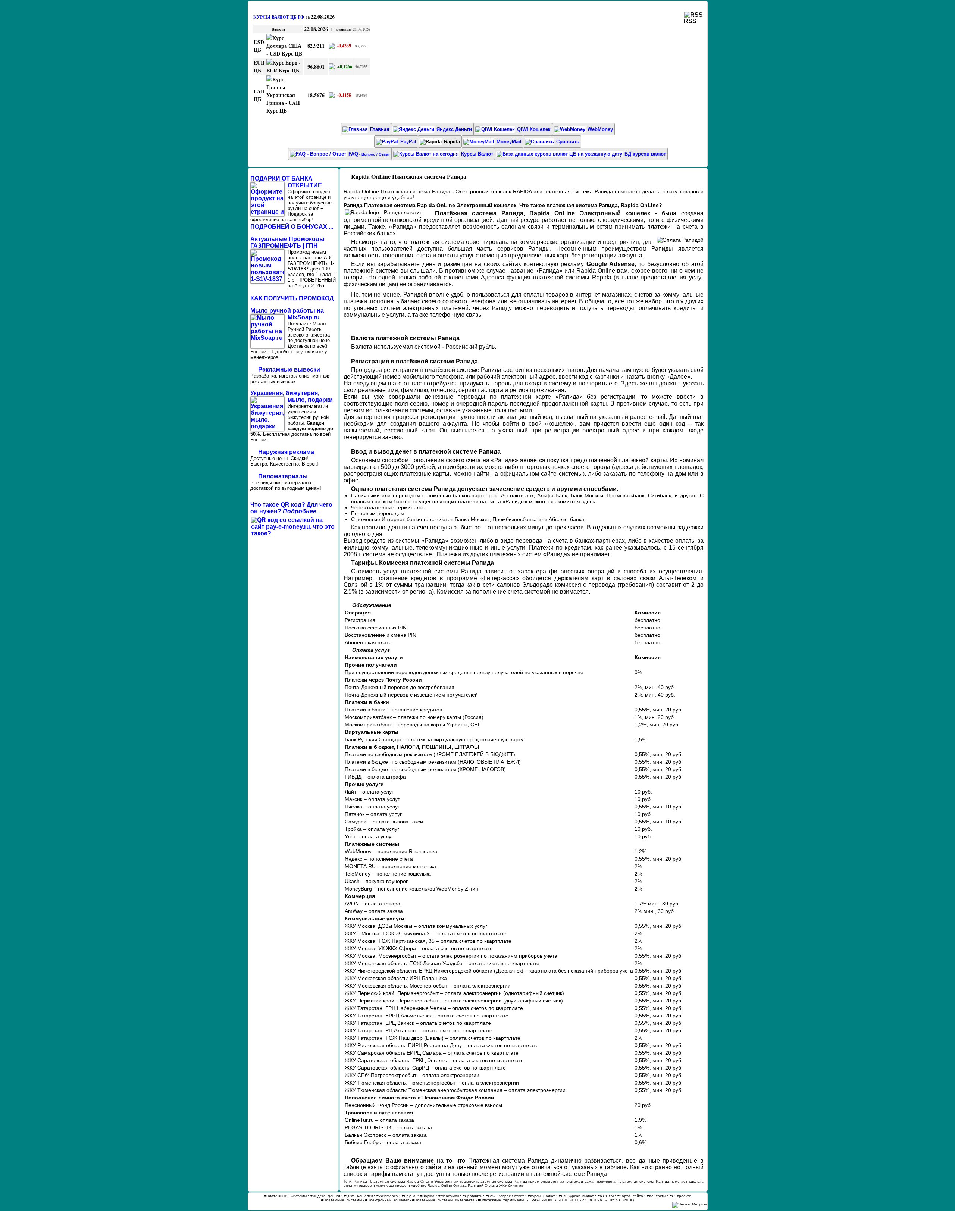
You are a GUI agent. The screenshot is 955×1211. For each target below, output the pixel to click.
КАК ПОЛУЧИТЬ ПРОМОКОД (292, 298)
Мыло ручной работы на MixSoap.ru (287, 313)
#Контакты (656, 1196)
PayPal (408, 141)
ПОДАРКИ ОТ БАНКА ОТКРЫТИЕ (286, 181)
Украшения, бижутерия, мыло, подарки (291, 396)
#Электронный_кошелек (387, 1200)
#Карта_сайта (630, 1196)
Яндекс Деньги (454, 129)
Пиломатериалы (283, 476)
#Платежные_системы (341, 1200)
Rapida (452, 141)
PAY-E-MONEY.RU (547, 1200)
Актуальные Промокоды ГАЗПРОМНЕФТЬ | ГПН (287, 242)
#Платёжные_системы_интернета (443, 1200)
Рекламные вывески (289, 369)
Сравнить (567, 141)
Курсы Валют (477, 154)
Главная (379, 129)
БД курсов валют (645, 154)
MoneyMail (509, 141)
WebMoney (600, 129)
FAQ (369, 154)
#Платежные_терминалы (501, 1200)
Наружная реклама (286, 452)
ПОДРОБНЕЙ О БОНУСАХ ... (291, 226)
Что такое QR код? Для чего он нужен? (291, 507)
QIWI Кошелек (534, 129)
